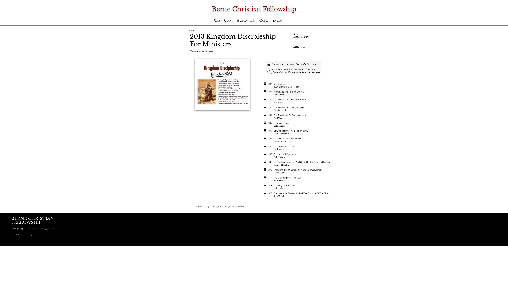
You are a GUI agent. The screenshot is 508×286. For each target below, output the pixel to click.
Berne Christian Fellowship (254, 9)
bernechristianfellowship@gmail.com (41, 229)
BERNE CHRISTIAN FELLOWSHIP (32, 220)
